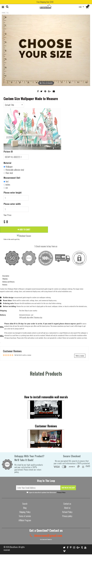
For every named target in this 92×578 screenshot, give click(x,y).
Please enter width (12, 203)
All (8, 12)
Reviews (4, 284)
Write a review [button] (80, 355)
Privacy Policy (61, 492)
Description (5, 275)
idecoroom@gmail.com (47, 535)
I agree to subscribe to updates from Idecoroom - (46, 492)
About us (67, 507)
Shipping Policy (24, 512)
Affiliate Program (25, 520)
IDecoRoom (14, 547)
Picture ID (8, 151)
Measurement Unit (12, 177)
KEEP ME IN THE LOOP (68, 488)
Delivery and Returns (8, 281)
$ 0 (6, 222)
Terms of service (25, 516)
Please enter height (13, 192)
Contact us (67, 503)
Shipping (4, 278)
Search (24, 503)
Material (7, 162)
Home (3, 12)
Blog (25, 507)
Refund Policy (67, 512)
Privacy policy (67, 516)
